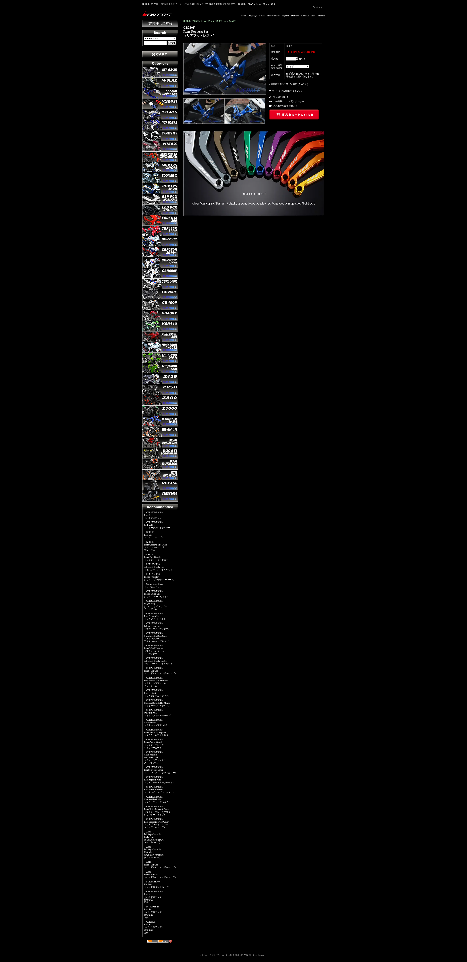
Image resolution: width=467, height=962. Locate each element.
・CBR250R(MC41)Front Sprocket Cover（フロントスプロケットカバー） (160, 770)
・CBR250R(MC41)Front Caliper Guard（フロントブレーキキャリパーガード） (154, 743)
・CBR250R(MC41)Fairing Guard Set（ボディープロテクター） (157, 626)
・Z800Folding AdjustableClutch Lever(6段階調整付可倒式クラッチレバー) (153, 852)
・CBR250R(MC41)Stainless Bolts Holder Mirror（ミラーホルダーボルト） (157, 703)
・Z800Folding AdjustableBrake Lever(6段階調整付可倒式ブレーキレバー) (153, 837)
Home (243, 15)
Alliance (321, 15)
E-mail (262, 15)
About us (305, 15)
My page (252, 15)
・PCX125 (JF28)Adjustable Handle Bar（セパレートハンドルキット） (159, 567)
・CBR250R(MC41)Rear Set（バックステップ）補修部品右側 (154, 897)
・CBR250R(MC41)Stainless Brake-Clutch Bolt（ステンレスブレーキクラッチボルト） (156, 682)
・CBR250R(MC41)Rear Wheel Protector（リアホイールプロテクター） (159, 790)
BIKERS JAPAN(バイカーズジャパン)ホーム (204, 21)
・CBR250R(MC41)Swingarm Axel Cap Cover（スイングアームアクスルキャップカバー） (157, 637)
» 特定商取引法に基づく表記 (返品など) (288, 84)
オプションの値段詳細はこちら (287, 90)
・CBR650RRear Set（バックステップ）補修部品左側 (154, 927)
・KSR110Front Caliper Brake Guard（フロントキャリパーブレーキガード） (155, 546)
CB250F (233, 21)
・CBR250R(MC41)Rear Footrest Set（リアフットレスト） (155, 616)
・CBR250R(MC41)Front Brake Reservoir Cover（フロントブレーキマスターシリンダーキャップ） (158, 810)
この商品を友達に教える (285, 106)
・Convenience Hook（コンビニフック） (154, 585)
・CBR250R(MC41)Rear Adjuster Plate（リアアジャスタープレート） (159, 780)
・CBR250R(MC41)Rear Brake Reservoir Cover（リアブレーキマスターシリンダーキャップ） (156, 823)
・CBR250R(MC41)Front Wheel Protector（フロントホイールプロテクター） (154, 649)
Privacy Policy (273, 15)
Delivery (295, 15)
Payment (285, 15)
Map (313, 15)
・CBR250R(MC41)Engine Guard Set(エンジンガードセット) (155, 594)
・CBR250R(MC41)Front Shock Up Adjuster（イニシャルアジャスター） (158, 732)
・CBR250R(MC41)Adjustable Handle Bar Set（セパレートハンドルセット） (159, 661)
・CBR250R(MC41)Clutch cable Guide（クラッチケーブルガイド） (158, 799)
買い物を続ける (281, 97)
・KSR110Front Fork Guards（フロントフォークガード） (158, 557)
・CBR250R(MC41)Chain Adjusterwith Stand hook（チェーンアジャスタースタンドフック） (156, 757)
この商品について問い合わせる (288, 101)
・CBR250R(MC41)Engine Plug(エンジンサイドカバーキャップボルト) (155, 605)
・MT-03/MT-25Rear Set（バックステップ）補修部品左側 (154, 912)
